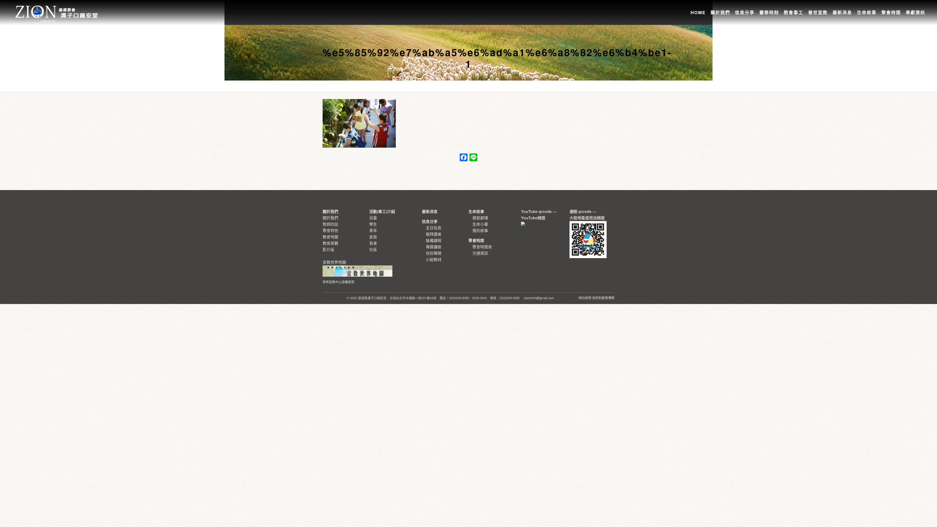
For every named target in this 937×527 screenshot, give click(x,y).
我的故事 (480, 230)
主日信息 (433, 228)
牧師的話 (330, 224)
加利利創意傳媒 (603, 297)
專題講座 (433, 247)
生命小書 (480, 224)
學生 (373, 224)
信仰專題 (433, 253)
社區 (373, 249)
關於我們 (330, 218)
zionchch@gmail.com (539, 297)
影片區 (328, 249)
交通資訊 (480, 253)
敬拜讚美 (433, 234)
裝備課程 (433, 240)
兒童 (373, 218)
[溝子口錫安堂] (57, 8)
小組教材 (433, 259)
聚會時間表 (482, 247)
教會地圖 (330, 237)
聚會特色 (330, 230)
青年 (373, 230)
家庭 (373, 237)
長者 (373, 243)
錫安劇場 (480, 218)
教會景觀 (330, 243)
